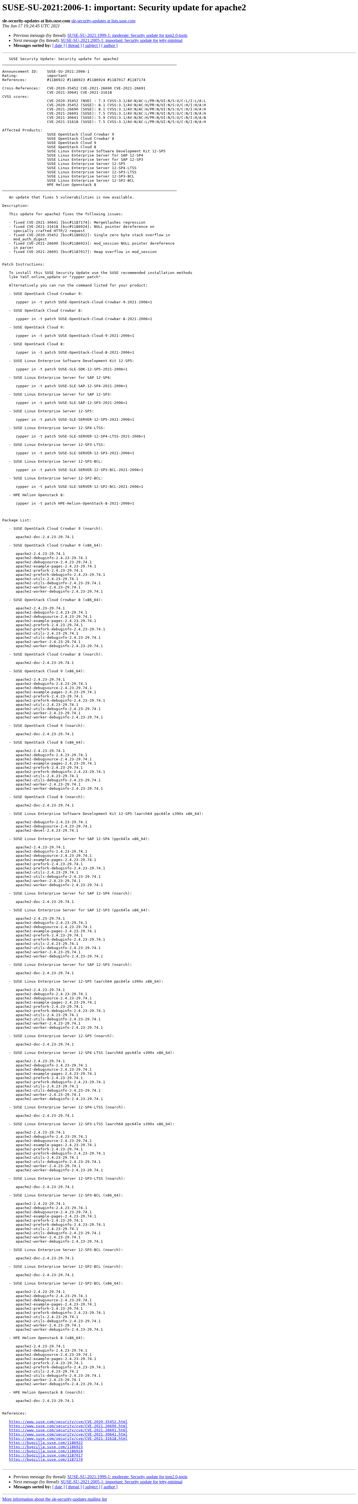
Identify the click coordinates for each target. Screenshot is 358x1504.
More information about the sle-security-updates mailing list (54, 1499)
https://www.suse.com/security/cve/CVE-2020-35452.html (68, 1422)
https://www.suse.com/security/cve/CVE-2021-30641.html (68, 1434)
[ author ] (109, 45)
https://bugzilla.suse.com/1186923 (46, 1447)
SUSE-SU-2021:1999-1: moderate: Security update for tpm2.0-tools (127, 35)
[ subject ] (91, 45)
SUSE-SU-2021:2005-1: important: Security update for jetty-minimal (121, 40)
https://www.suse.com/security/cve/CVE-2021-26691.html (68, 1430)
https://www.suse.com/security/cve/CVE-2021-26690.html (68, 1426)
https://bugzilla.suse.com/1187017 (46, 1455)
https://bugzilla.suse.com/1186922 (46, 1443)
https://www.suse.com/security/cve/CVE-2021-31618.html (68, 1438)
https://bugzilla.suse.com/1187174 (46, 1459)
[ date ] (58, 45)
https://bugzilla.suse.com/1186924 (46, 1451)
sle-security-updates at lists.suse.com (103, 20)
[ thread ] (74, 45)
